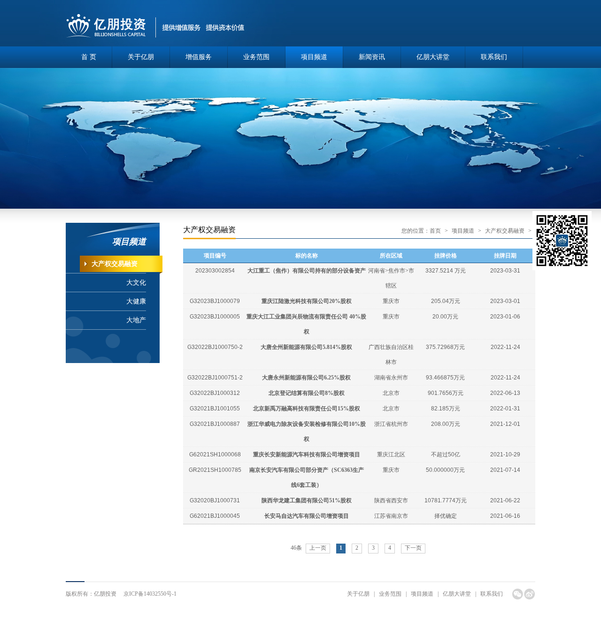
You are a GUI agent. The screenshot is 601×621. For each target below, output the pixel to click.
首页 (435, 230)
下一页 (413, 548)
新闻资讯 (372, 57)
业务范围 (256, 57)
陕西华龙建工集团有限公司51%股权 (307, 500)
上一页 (317, 548)
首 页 (88, 57)
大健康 (136, 301)
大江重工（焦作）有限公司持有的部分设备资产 (306, 270)
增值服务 (198, 57)
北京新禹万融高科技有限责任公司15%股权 (306, 408)
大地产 (136, 320)
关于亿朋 (141, 57)
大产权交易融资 (115, 263)
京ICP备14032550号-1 (150, 594)
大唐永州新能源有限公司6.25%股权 (306, 377)
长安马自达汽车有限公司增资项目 (306, 516)
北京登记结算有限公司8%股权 (307, 393)
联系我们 (494, 57)
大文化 (136, 282)
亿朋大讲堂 (432, 57)
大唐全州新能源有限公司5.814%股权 (306, 347)
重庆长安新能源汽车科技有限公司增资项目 (306, 454)
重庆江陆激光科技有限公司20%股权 (307, 301)
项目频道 (314, 57)
